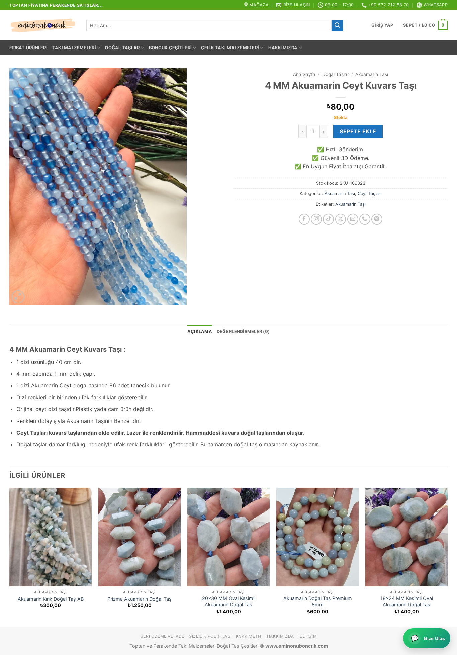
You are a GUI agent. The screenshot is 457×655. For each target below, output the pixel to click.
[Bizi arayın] (364, 219)
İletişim (307, 636)
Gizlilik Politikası (210, 636)
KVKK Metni (249, 636)
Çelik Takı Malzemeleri (230, 47)
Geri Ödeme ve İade (162, 636)
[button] (382, 25)
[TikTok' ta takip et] (328, 219)
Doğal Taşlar (122, 47)
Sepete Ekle (358, 131)
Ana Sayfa (304, 74)
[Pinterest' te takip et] (376, 219)
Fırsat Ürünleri (28, 47)
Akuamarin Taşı (371, 74)
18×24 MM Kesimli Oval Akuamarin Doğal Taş (406, 601)
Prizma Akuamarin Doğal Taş (139, 599)
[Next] (447, 557)
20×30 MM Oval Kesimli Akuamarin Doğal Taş (228, 601)
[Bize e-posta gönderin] (352, 219)
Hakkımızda (283, 47)
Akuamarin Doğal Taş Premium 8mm (317, 601)
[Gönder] (337, 25)
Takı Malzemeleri (74, 47)
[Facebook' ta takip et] (304, 219)
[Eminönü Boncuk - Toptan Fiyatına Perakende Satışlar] (42, 25)
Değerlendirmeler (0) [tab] (243, 331)
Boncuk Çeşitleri (170, 47)
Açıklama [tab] (199, 331)
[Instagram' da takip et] (316, 219)
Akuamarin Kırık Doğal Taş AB (51, 599)
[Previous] (10, 557)
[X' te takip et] (340, 219)
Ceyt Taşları (369, 193)
